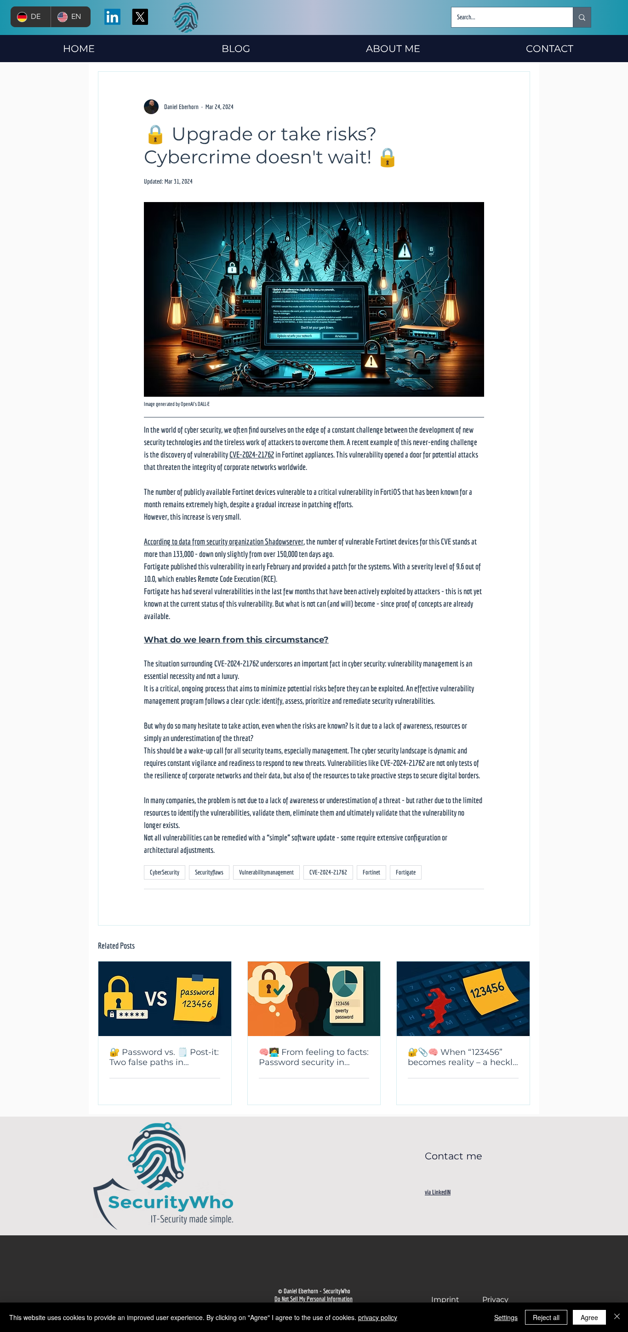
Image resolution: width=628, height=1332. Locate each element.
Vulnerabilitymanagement (266, 872)
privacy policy (377, 1317)
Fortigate (406, 872)
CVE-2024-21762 (328, 872)
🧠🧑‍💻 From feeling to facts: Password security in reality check (314, 1057)
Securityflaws (209, 872)
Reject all (546, 1317)
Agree (589, 1317)
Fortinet (371, 872)
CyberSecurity (164, 872)
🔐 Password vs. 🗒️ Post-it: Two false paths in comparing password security (164, 1057)
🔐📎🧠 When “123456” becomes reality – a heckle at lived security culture (463, 1057)
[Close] (616, 1317)
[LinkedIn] (112, 17)
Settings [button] (506, 1317)
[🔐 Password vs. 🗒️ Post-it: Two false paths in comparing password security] (164, 998)
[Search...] (582, 17)
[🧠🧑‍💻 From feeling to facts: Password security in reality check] (314, 998)
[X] (140, 17)
